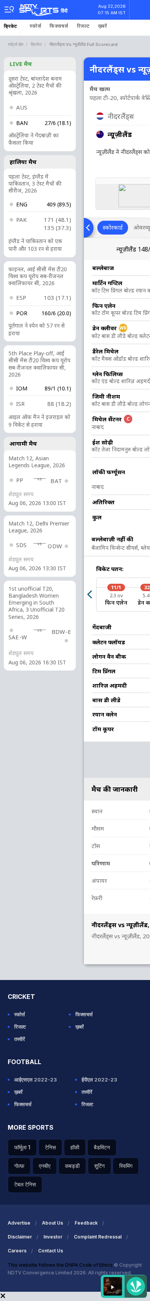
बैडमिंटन (102, 1147)
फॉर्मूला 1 (22, 1147)
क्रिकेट (10, 26)
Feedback (86, 1223)
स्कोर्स (35, 26)
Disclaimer (20, 1237)
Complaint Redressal (98, 1237)
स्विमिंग (125, 1165)
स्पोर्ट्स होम (15, 44)
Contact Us (50, 1251)
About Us (52, 1223)
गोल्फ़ (19, 1165)
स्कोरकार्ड (113, 227)
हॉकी (74, 1147)
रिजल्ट (83, 26)
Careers (17, 1251)
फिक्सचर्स (59, 26)
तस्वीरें (19, 1039)
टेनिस (50, 1147)
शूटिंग (99, 1165)
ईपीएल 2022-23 (99, 1079)
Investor (52, 1237)
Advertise (19, 1223)
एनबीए (44, 1165)
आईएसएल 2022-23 (35, 1079)
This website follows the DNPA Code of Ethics (61, 1265)
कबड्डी (72, 1165)
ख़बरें (102, 26)
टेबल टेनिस (25, 1184)
